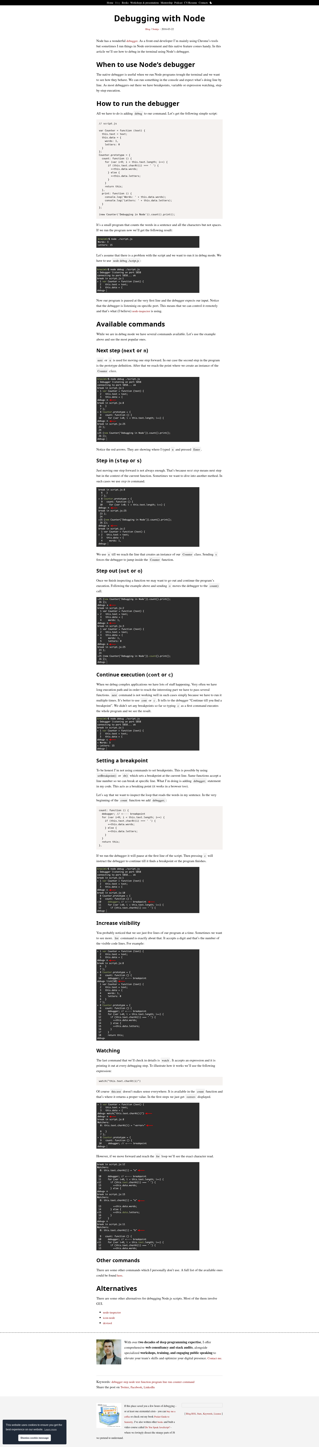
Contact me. (215, 1358)
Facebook (136, 1387)
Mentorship (167, 2)
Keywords (208, 1413)
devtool (107, 1323)
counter (177, 1382)
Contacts (203, 2)
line (165, 1382)
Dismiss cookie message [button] (35, 1438)
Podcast (178, 2)
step (125, 1382)
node (132, 1382)
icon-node (109, 1318)
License (217, 1413)
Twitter (124, 1387)
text (138, 1382)
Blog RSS (191, 1413)
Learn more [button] (50, 1429)
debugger (132, 41)
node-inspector (141, 311)
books (160, 1422)
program (157, 1382)
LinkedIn (149, 1387)
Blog (117, 2)
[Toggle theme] (211, 2)
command (188, 1382)
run (170, 1382)
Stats (199, 1413)
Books (125, 2)
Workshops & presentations (144, 2)
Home (110, 2)
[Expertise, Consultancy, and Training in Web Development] (108, 1352)
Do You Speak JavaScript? (157, 1427)
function (146, 1382)
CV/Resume (190, 2)
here (119, 1275)
